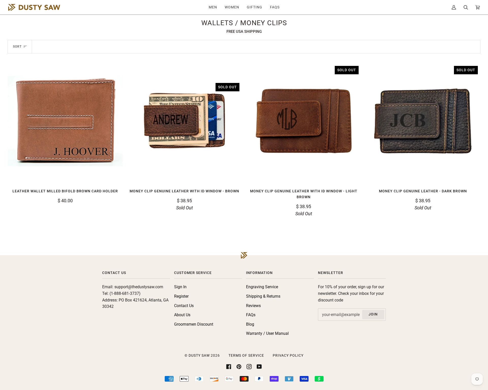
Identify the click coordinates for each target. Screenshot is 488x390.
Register (181, 296)
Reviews (253, 305)
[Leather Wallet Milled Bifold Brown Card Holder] (65, 120)
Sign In (180, 286)
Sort (17, 46)
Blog (250, 324)
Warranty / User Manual (267, 333)
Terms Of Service (246, 355)
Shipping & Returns (263, 296)
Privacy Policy (288, 355)
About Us (182, 314)
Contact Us (184, 305)
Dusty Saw (199, 355)
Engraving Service (262, 286)
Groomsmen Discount (193, 324)
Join (373, 314)
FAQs (250, 314)
